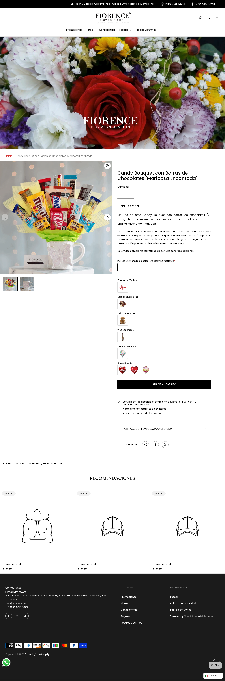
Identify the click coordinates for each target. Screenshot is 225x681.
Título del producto (14, 564)
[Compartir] (145, 444)
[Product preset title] (37, 526)
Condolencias (129, 610)
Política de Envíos (180, 610)
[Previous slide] (5, 217)
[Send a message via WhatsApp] (6, 662)
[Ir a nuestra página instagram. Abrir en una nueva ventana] (17, 616)
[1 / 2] (10, 284)
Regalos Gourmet (131, 622)
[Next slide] (107, 217)
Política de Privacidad (183, 603)
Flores (124, 603)
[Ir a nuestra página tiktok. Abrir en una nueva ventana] (25, 616)
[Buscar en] (209, 18)
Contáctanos (13, 587)
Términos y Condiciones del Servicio (191, 616)
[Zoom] (107, 166)
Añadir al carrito (164, 384)
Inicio (9, 156)
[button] (213, 676)
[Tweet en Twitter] (165, 444)
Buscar (174, 597)
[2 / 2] (26, 284)
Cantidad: (123, 187)
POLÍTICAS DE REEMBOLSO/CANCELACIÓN (147, 429)
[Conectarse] (200, 18)
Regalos (125, 616)
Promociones (129, 597)
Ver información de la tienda (142, 413)
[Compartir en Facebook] (155, 444)
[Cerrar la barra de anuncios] (217, 4)
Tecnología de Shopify (37, 654)
